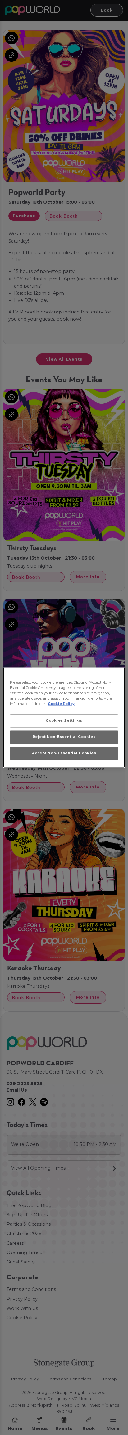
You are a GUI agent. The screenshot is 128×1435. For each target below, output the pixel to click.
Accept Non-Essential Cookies (64, 753)
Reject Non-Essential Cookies (64, 736)
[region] (64, 717)
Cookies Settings (64, 720)
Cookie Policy (61, 703)
